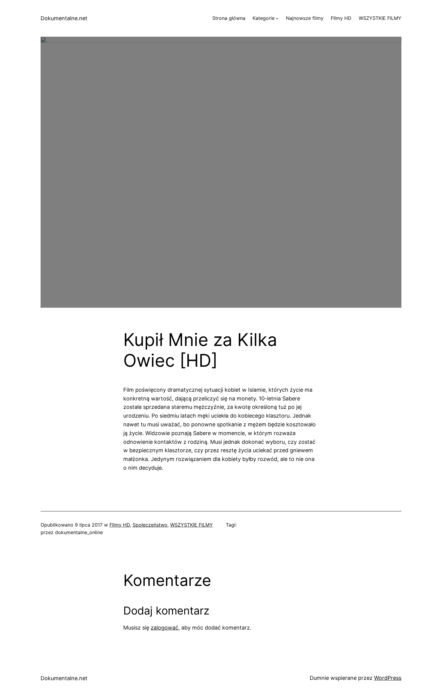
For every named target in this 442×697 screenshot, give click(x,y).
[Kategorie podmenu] (277, 18)
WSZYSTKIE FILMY (191, 525)
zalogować (164, 627)
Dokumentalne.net (64, 18)
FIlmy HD (119, 525)
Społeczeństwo (150, 525)
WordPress (387, 678)
